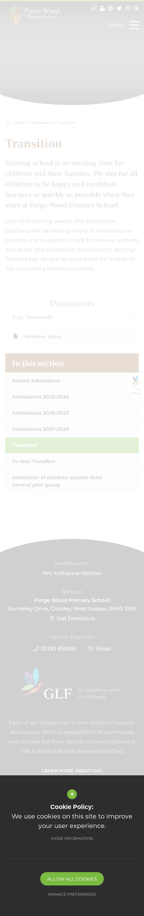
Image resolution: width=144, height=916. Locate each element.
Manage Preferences (72, 894)
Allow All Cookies (72, 879)
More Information (72, 838)
